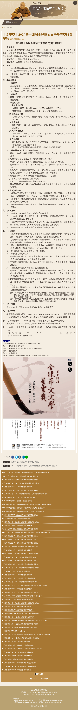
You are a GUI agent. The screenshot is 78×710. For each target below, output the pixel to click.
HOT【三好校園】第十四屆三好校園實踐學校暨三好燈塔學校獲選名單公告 (26, 532)
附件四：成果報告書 (10, 353)
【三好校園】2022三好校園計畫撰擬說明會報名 (18, 599)
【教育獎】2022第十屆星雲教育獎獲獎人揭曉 (17, 589)
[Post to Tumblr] (19, 457)
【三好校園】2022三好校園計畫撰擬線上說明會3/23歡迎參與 (22, 596)
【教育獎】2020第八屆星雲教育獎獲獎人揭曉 (17, 655)
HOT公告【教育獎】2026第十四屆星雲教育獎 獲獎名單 (20, 476)
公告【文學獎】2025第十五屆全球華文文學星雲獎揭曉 (20, 490)
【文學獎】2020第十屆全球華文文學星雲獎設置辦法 (19, 663)
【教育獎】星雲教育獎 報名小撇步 (14, 631)
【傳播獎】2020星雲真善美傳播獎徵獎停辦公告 (18, 659)
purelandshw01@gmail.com (54, 700)
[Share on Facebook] (12, 457)
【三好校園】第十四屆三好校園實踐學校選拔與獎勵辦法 (21, 546)
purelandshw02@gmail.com (53, 702)
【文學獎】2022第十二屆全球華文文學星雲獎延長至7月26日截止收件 (25, 585)
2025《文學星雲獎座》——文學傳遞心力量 (17, 518)
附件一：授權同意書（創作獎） (14, 346)
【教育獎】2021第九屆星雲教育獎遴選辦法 (17, 641)
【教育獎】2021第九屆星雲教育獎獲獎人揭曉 (17, 610)
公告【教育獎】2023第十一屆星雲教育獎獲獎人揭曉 (19, 560)
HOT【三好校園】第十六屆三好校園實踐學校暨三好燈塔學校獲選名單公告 (30, 466)
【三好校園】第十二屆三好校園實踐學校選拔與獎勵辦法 (21, 603)
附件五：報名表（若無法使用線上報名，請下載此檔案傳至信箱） (26, 355)
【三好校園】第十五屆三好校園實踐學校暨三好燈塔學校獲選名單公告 (25, 494)
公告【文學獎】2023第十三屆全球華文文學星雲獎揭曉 (20, 553)
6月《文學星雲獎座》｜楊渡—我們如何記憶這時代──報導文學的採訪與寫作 (27, 504)
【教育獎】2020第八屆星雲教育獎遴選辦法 (17, 670)
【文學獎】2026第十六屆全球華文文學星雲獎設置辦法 (20, 480)
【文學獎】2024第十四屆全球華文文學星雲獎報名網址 (20, 536)
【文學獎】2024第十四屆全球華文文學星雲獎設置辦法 (20, 543)
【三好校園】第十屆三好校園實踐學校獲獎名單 (18, 652)
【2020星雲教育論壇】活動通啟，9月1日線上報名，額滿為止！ (23, 648)
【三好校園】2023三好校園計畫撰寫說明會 (17, 571)
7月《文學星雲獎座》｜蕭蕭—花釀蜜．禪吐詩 (17, 501)
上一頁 (34, 678)
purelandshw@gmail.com (26, 700)
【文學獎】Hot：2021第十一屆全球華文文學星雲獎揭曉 (21, 613)
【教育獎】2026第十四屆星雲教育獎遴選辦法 (17, 487)
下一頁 (43, 678)
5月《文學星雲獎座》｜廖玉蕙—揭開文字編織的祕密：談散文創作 (24, 508)
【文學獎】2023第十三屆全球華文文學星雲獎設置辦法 (20, 564)
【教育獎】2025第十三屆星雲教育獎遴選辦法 (17, 525)
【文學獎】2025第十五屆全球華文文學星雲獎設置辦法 (20, 515)
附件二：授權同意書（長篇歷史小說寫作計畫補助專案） (23, 348)
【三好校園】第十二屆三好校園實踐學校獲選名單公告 (20, 582)
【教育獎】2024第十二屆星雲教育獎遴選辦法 (21, 462)
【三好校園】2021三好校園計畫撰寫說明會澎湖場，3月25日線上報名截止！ (27, 634)
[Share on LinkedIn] (23, 457)
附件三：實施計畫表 (10, 351)
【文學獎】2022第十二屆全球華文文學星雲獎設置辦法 (20, 592)
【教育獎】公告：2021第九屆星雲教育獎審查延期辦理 (20, 624)
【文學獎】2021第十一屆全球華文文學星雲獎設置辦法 (20, 627)
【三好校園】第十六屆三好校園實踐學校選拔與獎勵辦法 (21, 483)
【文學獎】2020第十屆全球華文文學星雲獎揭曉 (18, 645)
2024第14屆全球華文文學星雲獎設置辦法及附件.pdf (21, 343)
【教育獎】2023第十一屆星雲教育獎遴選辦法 (17, 575)
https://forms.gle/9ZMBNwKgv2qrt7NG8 (43, 314)
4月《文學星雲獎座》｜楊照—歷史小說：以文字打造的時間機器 (23, 511)
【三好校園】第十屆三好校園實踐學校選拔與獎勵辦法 (20, 666)
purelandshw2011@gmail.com (27, 702)
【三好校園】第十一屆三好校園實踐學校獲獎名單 (19, 617)
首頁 (3, 27)
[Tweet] (16, 457)
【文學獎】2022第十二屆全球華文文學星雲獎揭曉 (19, 578)
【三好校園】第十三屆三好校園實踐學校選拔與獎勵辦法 (21, 568)
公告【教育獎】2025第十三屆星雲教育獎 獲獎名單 (19, 497)
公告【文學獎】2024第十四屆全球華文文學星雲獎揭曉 (20, 529)
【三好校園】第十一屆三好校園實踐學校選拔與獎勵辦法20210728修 (25, 620)
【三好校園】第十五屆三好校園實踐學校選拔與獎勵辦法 (21, 522)
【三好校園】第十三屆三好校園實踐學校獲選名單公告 (20, 557)
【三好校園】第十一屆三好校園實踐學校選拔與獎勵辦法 (21, 638)
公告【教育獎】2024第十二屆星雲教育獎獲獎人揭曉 (19, 539)
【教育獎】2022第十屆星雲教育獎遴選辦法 (17, 606)
